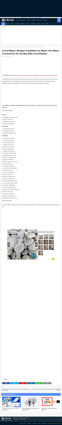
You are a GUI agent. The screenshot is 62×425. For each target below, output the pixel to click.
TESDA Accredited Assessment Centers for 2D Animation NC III (30, 409)
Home (21, 423)
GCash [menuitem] (12, 23)
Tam (3, 56)
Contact (29, 20)
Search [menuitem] (7, 23)
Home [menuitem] (3, 23)
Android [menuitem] (42, 23)
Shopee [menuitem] (27, 23)
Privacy (34, 20)
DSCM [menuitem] (47, 23)
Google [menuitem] (38, 23)
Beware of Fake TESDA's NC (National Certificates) (49, 409)
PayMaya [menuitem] (17, 23)
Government (5, 379)
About (19, 20)
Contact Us (34, 423)
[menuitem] (8, 26)
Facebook (45, 20)
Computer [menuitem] (33, 23)
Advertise (23, 20)
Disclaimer (39, 20)
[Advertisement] (31, 8)
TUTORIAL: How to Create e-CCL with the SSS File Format (10, 409)
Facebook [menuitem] (22, 23)
